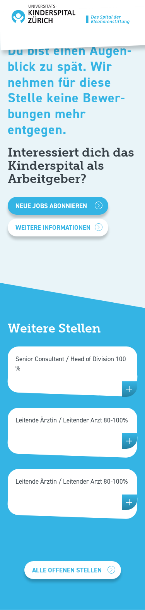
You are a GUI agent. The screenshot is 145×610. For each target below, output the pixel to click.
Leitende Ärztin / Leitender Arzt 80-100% (71, 420)
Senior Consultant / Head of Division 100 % (70, 363)
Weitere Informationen (52, 227)
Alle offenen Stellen (67, 570)
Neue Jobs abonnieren (51, 206)
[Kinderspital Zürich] (71, 16)
